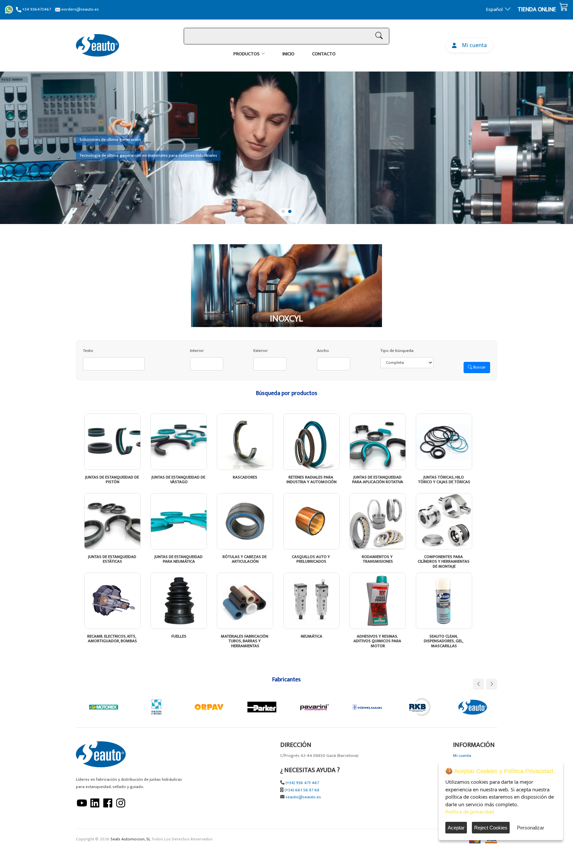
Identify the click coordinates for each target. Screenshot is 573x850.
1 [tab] (283, 211)
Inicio (288, 54)
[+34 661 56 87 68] (9, 10)
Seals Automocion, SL (130, 839)
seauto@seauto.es (303, 797)
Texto (88, 350)
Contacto (324, 54)
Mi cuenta (473, 45)
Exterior (260, 350)
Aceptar (456, 827)
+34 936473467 (36, 9)
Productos (246, 54)
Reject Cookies (490, 827)
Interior (197, 350)
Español (494, 9)
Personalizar (530, 827)
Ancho (323, 350)
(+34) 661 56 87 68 (302, 790)
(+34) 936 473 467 (302, 782)
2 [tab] (289, 211)
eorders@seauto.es (79, 9)
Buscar (479, 367)
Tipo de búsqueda (397, 350)
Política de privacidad (469, 811)
